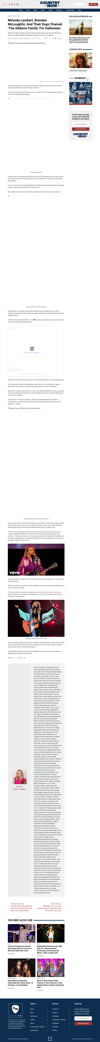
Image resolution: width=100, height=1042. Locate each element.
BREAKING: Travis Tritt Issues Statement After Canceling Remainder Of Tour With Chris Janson (50, 908)
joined (43, 384)
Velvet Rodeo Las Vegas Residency (49, 592)
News (28, 10)
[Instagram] (9, 4)
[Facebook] (3, 4)
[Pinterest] (55, 38)
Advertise (74, 1039)
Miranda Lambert (12, 16)
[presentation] (21, 933)
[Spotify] (17, 4)
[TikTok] (14, 4)
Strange (32, 391)
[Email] (60, 38)
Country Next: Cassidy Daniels (78, 70)
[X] (53, 38)
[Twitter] (6, 4)
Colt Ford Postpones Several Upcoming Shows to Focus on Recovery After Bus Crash (19, 948)
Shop (79, 10)
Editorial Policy (88, 1039)
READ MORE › (11, 954)
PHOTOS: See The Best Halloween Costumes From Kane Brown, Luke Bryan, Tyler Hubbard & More (21, 908)
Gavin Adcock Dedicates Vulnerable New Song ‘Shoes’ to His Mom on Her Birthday (20, 983)
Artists (43, 10)
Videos (51, 10)
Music (35, 10)
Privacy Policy (80, 1039)
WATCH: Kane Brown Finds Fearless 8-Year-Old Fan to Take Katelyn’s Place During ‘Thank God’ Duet (50, 984)
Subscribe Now (81, 129)
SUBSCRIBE (93, 4)
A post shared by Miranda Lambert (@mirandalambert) (32, 374)
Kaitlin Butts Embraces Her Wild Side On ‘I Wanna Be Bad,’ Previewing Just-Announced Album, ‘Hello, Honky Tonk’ (49, 949)
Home (21, 10)
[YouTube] (11, 4)
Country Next (70, 10)
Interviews (59, 10)
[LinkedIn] (58, 38)
